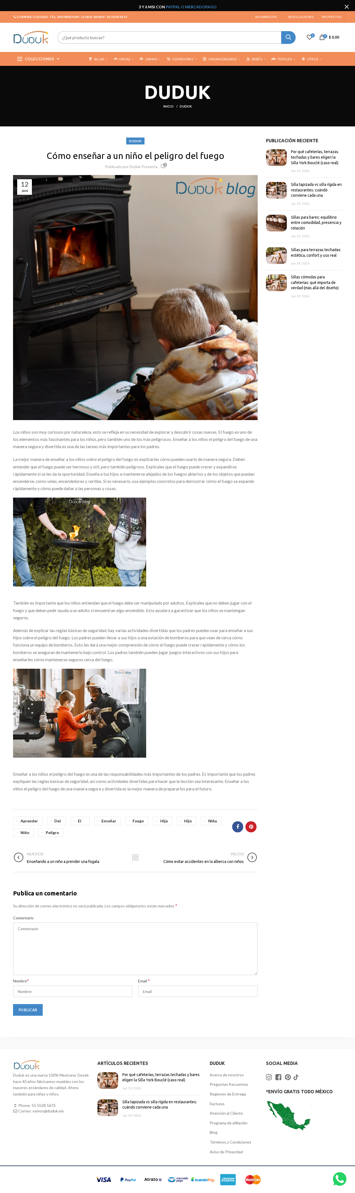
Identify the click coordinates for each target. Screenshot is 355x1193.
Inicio (168, 106)
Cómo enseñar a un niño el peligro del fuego (135, 156)
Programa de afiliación (228, 1122)
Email (144, 980)
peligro (52, 832)
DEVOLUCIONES (301, 17)
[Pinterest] (251, 826)
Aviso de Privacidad (226, 1151)
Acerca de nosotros (227, 1074)
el (79, 820)
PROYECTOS (331, 17)
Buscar (288, 37)
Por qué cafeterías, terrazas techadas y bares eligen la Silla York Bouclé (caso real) (314, 157)
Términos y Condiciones (230, 1142)
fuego (138, 820)
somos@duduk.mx (48, 1111)
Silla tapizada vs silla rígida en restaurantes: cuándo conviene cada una (316, 190)
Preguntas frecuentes (229, 1084)
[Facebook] (237, 826)
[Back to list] (135, 858)
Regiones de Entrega (228, 1094)
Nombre (21, 980)
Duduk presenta (143, 166)
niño (25, 832)
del (57, 820)
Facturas (217, 1103)
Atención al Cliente (226, 1113)
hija (164, 820)
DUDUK (186, 106)
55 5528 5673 (43, 1105)
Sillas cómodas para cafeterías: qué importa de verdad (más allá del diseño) (315, 282)
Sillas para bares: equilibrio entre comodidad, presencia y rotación (316, 222)
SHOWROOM (266, 17)
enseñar (109, 820)
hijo (188, 820)
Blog (213, 1132)
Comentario (23, 917)
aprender (29, 820)
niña (212, 820)
